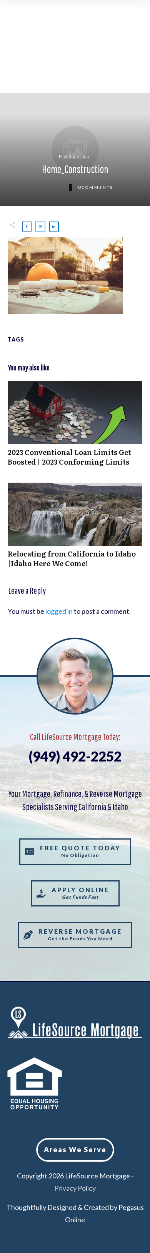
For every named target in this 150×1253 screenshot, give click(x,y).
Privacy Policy (75, 1188)
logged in (59, 611)
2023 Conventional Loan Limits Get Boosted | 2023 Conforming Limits (75, 427)
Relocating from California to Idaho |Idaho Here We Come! (75, 529)
